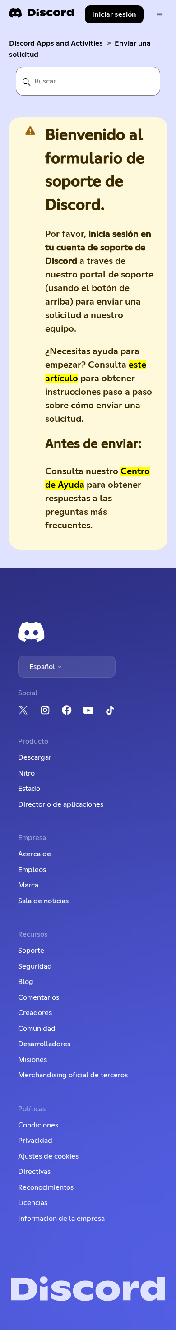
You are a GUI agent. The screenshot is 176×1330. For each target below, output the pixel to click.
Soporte (31, 950)
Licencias (32, 1202)
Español (43, 666)
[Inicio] (41, 15)
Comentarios (38, 997)
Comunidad (37, 1028)
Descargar (34, 757)
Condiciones (38, 1125)
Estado (29, 788)
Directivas (34, 1171)
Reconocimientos (46, 1187)
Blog (25, 981)
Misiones (32, 1059)
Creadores (35, 1012)
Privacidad (35, 1140)
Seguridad (35, 966)
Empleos (32, 869)
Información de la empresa (61, 1218)
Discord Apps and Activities (56, 43)
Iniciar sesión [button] (114, 14)
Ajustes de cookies (48, 1156)
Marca (28, 885)
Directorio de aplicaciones (60, 804)
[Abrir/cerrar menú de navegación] (160, 15)
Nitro (26, 773)
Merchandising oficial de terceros (73, 1075)
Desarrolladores (44, 1044)
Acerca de (34, 854)
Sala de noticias (43, 901)
